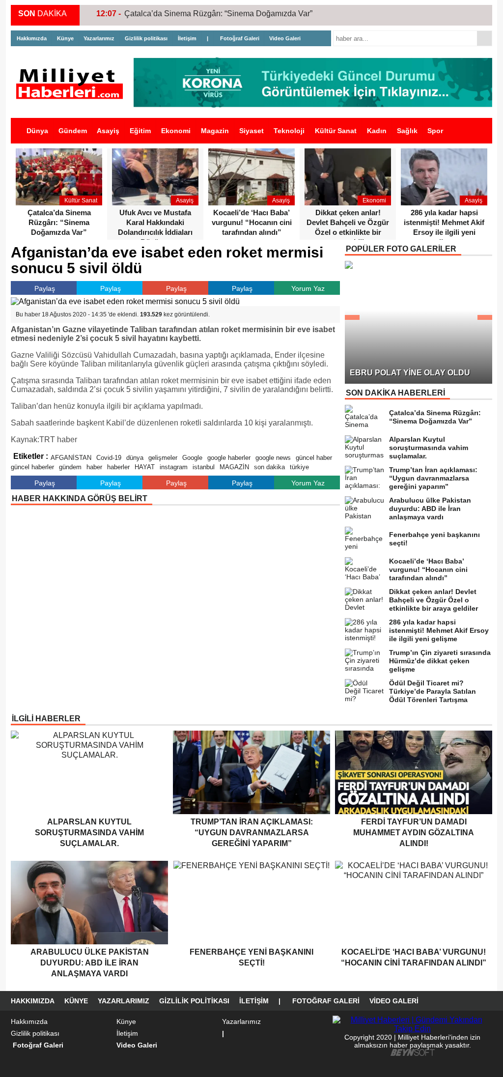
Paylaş (44, 288)
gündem (70, 467)
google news (273, 457)
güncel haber (314, 457)
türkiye (299, 467)
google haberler (229, 457)
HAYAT (145, 467)
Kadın (377, 131)
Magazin (215, 131)
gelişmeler (162, 457)
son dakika (269, 467)
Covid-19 (108, 457)
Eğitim (140, 131)
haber (94, 467)
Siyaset (251, 131)
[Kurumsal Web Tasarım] (413, 1053)
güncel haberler (32, 467)
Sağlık (407, 131)
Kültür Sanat (336, 131)
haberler (118, 467)
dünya (134, 457)
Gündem (72, 131)
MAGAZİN (234, 467)
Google (192, 457)
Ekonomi (176, 131)
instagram (174, 467)
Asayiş (108, 131)
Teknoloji (289, 131)
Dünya (37, 131)
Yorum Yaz (308, 288)
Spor (435, 131)
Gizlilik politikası (146, 38)
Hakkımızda (32, 38)
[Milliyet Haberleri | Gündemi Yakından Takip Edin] (72, 83)
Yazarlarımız (99, 38)
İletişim (187, 38)
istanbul (204, 467)
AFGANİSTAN (71, 457)
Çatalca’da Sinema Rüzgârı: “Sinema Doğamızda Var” (218, 13)
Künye (65, 38)
